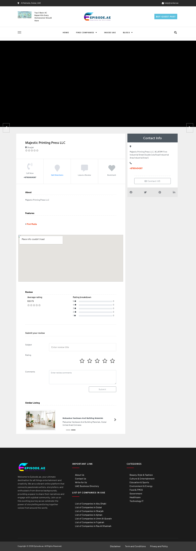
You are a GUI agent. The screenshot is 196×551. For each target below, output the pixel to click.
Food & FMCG (136, 489)
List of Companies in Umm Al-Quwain (93, 518)
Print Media (32, 224)
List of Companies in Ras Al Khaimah (93, 526)
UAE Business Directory (87, 486)
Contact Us (80, 478)
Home (66, 32)
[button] (175, 32)
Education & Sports (139, 482)
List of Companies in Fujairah (89, 522)
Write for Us (81, 482)
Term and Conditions (135, 546)
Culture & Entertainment (142, 478)
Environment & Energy (141, 486)
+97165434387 (136, 168)
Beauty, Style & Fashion (141, 474)
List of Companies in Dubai (88, 507)
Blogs (126, 32)
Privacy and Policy (159, 546)
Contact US (153, 181)
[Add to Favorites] (111, 170)
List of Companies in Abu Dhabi (90, 503)
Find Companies (85, 32)
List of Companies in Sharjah (89, 511)
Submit (102, 389)
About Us (79, 474)
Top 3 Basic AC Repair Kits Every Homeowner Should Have (43, 16)
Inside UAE (110, 32)
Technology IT (136, 501)
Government (136, 493)
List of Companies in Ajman (88, 514)
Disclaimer (115, 546)
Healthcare (135, 497)
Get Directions (57, 174)
